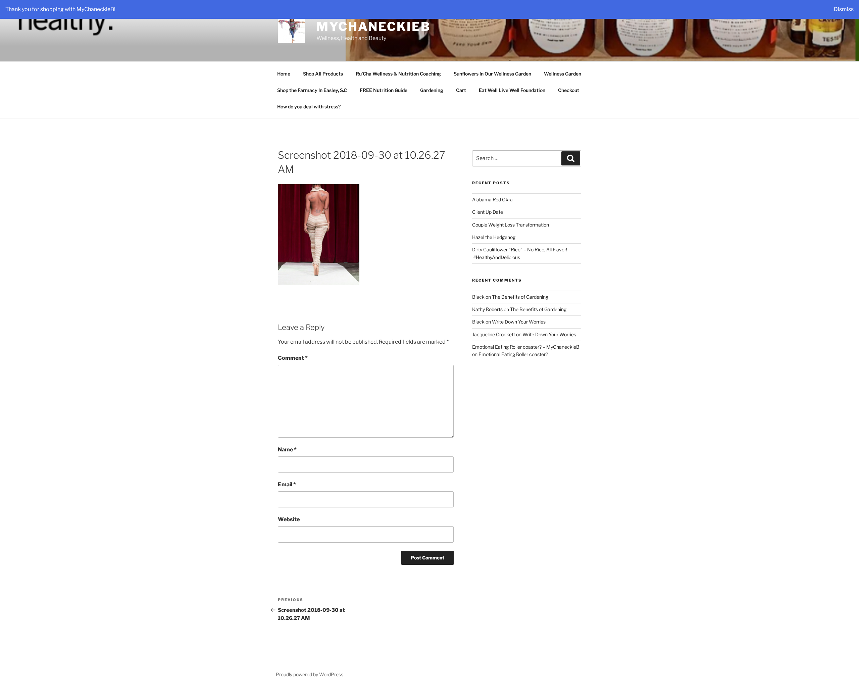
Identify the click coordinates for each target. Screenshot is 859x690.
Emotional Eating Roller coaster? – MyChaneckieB (525, 347)
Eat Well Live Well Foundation (512, 90)
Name (287, 449)
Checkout (568, 90)
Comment (293, 358)
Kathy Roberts (487, 309)
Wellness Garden (562, 74)
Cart (461, 90)
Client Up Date (487, 212)
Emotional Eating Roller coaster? (513, 354)
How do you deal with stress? (309, 106)
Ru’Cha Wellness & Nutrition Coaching (398, 74)
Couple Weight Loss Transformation (510, 225)
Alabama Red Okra (492, 199)
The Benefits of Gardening (520, 297)
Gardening (431, 90)
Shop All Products (323, 74)
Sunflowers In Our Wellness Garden (492, 74)
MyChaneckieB (373, 26)
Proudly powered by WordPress (309, 674)
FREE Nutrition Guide (383, 90)
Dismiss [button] (844, 9)
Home (283, 74)
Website (289, 519)
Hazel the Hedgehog (493, 237)
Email (287, 484)
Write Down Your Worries (519, 322)
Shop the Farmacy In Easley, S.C (312, 90)
